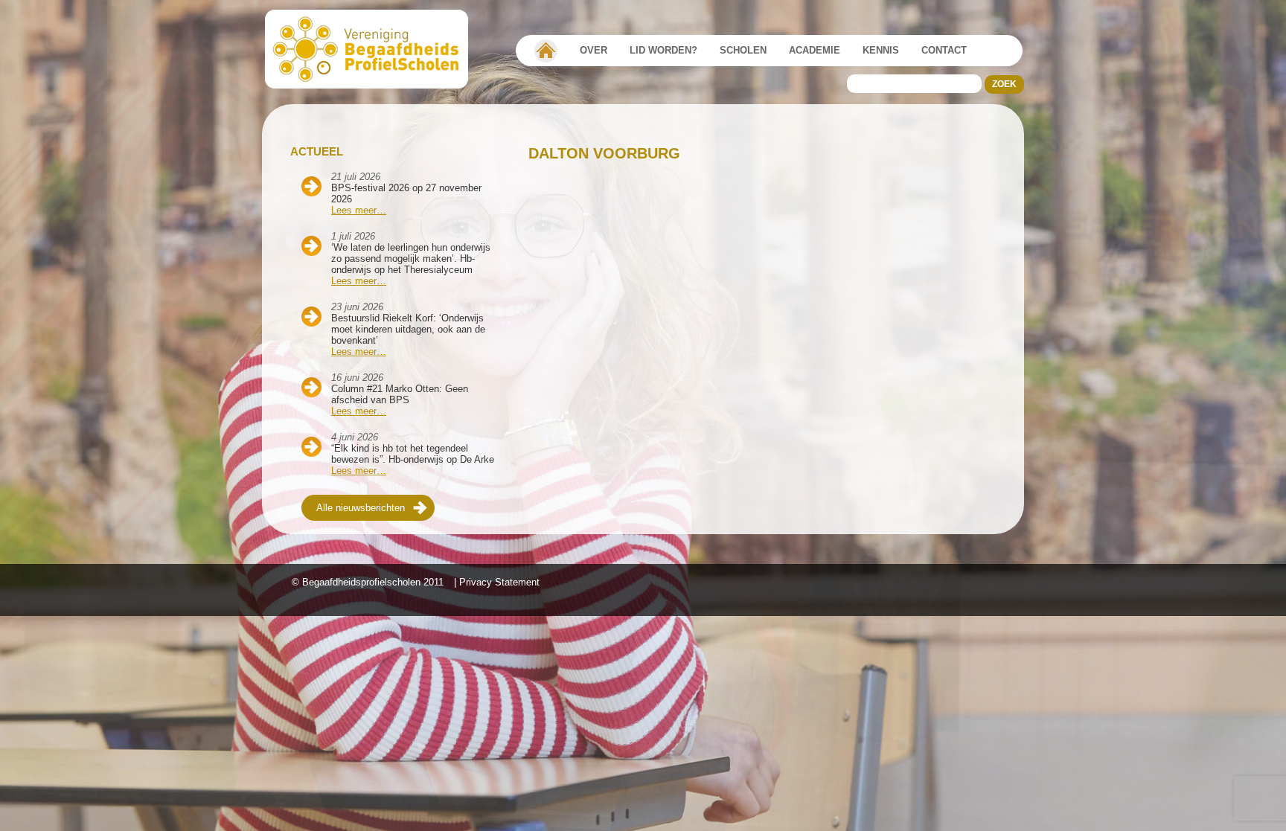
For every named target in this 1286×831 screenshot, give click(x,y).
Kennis (881, 50)
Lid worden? (663, 50)
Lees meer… (358, 210)
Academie (814, 50)
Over (593, 50)
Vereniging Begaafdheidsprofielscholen (545, 50)
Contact (944, 50)
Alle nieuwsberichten (360, 507)
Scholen (743, 50)
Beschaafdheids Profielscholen (373, 49)
